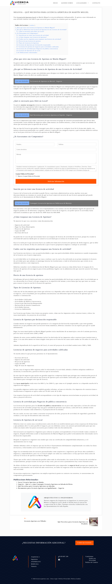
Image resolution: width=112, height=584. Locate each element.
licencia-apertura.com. (42, 578)
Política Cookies (76, 578)
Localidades (81, 3)
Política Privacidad (64, 578)
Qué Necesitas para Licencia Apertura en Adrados (36, 486)
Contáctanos (89, 556)
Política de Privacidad (92, 559)
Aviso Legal (53, 578)
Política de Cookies (91, 562)
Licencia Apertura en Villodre (35, 521)
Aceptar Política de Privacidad (25, 174)
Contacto (96, 3)
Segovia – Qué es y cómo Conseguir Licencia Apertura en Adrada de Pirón (45, 484)
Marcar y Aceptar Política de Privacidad (29, 176)
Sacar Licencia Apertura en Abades (31, 482)
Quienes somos (67, 3)
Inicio (55, 3)
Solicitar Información (56, 181)
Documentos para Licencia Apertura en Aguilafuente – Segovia (41, 488)
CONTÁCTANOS (84, 543)
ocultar (32, 25)
